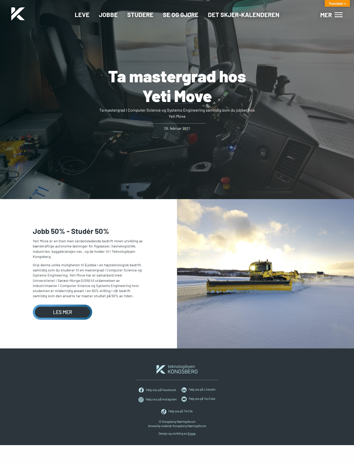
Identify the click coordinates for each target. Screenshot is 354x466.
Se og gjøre (181, 14)
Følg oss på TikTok (180, 411)
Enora (191, 433)
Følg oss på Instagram (161, 399)
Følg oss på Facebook (161, 390)
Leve (82, 14)
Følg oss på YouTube (202, 398)
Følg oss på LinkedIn (202, 389)
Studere (140, 14)
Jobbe (108, 14)
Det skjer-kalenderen (243, 14)
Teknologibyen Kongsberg (177, 369)
